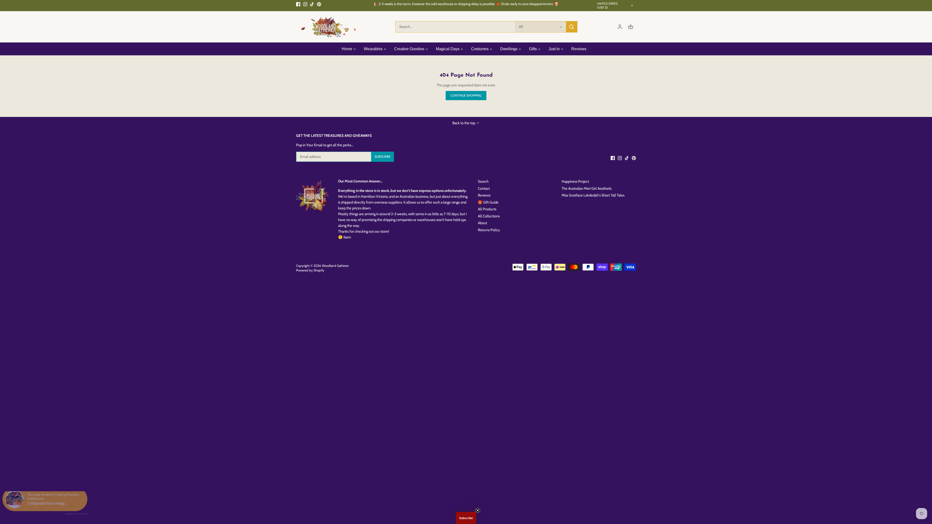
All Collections (489, 216)
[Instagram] (305, 4)
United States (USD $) (607, 5)
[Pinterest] (319, 4)
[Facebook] (298, 4)
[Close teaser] (477, 510)
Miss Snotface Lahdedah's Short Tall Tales (593, 195)
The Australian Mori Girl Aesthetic (587, 188)
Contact (484, 188)
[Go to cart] (630, 26)
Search (483, 181)
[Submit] (571, 26)
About (482, 223)
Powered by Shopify (310, 270)
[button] (466, 518)
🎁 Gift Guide (488, 202)
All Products (487, 209)
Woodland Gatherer (335, 266)
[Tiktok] (312, 4)
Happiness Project (575, 181)
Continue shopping (466, 95)
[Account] (620, 26)
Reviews (484, 195)
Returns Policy (489, 230)
